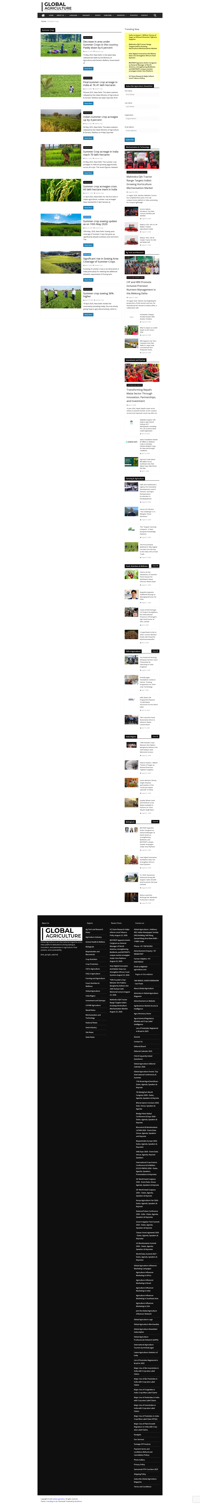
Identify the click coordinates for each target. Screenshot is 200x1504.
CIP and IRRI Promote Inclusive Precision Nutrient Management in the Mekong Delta (141, 287)
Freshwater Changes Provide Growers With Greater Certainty (147, 317)
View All (155, 566)
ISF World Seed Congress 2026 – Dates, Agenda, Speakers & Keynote (146, 1193)
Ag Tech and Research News (135, 277)
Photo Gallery (139, 1460)
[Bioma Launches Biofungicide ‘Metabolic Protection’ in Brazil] (131, 900)
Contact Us (138, 1041)
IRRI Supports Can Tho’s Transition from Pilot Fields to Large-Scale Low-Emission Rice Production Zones (148, 345)
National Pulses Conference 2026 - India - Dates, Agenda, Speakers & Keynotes (147, 1214)
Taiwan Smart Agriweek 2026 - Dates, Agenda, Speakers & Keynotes (147, 1235)
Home (51, 15)
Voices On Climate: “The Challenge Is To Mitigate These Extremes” (147, 512)
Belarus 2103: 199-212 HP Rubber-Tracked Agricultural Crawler (148, 227)
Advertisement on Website (144, 1001)
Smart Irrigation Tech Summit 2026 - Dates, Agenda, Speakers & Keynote (147, 1225)
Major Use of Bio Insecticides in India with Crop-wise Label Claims (146, 1371)
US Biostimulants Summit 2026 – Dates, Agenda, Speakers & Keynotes (146, 1246)
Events (98, 15)
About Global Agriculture (144, 988)
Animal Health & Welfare (95, 942)
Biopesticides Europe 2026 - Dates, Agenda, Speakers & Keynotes (147, 1144)
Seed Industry (91, 1027)
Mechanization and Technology (136, 172)
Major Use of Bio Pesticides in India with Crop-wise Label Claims (145, 1382)
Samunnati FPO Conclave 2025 (146, 1469)
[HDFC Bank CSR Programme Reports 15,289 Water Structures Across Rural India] (131, 704)
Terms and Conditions (142, 1487)
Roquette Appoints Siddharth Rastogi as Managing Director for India (148, 595)
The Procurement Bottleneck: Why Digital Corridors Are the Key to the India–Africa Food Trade (149, 549)
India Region (88, 37)
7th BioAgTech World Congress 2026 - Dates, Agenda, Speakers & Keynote (147, 1095)
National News (91, 1023)
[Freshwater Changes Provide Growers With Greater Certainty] (131, 318)
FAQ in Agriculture (93, 974)
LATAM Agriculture (93, 1005)
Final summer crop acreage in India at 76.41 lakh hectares (100, 83)
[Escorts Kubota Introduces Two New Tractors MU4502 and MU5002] (131, 214)
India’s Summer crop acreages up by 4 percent (100, 118)
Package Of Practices (142, 1444)
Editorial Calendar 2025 (143, 1051)
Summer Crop (99, 51)
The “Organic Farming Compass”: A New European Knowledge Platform (148, 530)
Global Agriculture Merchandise (146, 1324)
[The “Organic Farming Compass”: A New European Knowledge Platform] (131, 532)
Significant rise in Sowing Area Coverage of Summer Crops (100, 260)
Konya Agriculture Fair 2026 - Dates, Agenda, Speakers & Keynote (147, 1203)
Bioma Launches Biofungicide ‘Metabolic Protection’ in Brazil (148, 897)
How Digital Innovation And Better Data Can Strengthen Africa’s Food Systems (148, 860)
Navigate (86, 15)
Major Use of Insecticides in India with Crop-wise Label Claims (145, 1408)
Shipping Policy (140, 1474)
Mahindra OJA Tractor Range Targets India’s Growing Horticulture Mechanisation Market (140, 182)
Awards (137, 1037)
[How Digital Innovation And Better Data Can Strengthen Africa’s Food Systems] (131, 863)
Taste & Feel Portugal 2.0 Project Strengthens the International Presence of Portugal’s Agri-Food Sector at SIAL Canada (149, 616)
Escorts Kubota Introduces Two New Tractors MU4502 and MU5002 (147, 212)
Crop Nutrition (91, 959)
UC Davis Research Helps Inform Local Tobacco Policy (119, 932)
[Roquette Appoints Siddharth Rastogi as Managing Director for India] (131, 598)
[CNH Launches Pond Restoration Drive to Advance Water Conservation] (131, 723)
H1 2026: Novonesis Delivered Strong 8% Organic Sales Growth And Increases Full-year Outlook (148, 879)
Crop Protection (92, 964)
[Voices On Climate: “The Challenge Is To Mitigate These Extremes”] (131, 515)
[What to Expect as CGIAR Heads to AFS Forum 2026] (131, 331)
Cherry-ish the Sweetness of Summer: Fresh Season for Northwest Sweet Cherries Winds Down (148, 577)
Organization (129, 115)
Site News (89, 1032)
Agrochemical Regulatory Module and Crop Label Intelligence (144, 1021)
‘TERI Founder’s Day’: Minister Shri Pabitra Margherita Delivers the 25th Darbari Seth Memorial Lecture (149, 747)
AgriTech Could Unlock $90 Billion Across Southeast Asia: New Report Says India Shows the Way (148, 463)
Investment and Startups (134, 385)
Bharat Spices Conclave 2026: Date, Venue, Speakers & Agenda (147, 1106)
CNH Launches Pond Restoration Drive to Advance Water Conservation (147, 721)
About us (60, 15)
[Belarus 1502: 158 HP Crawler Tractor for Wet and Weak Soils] (131, 241)
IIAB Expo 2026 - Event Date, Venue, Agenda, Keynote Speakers (147, 1154)
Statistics (134, 15)
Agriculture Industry (94, 937)
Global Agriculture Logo (143, 1319)
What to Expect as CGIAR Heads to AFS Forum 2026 (148, 330)
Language (73, 15)
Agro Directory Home (142, 1013)
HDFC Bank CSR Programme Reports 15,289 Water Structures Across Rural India (149, 702)
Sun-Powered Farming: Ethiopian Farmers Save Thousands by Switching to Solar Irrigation (149, 662)
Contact (144, 15)
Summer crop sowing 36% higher (98, 295)
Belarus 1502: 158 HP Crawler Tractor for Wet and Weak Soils (148, 240)
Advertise (121, 15)
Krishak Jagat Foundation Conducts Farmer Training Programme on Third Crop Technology (148, 682)
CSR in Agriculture (93, 969)
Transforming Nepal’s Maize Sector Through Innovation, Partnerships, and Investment (141, 395)
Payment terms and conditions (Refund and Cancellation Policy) (143, 1452)
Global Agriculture (93, 991)
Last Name (128, 103)
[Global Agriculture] (43, 15)
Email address (129, 127)
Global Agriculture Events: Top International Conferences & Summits (146, 1074)
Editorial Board (140, 1046)
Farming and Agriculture (95, 978)
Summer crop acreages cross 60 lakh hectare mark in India (100, 188)
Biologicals (90, 947)
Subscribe (108, 15)
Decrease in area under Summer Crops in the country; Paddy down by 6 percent (100, 44)
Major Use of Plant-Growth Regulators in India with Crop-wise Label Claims (145, 1427)
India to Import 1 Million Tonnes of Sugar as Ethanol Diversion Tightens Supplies (149, 766)
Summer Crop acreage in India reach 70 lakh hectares (100, 153)
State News (87, 217)
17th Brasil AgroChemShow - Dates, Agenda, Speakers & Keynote (147, 1084)
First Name (128, 91)
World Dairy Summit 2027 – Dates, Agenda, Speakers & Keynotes (147, 1257)
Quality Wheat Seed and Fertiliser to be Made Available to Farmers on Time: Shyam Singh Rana (147, 805)
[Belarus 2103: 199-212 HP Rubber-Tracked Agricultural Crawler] (131, 228)
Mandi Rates (90, 1010)
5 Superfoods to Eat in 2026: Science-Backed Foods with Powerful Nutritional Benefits (148, 635)
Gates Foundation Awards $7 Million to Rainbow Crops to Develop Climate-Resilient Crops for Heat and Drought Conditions (149, 445)
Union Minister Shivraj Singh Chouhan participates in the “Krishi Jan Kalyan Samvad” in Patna (148, 785)
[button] (65, 15)
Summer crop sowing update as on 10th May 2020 (100, 222)
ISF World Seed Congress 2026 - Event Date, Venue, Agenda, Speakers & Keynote (147, 1182)
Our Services (139, 1439)
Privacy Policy (139, 1464)
